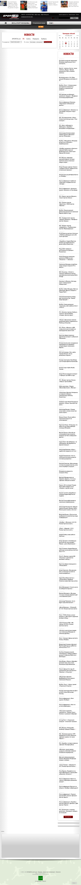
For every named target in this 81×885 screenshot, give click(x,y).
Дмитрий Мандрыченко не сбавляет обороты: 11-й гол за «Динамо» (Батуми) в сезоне (67, 479)
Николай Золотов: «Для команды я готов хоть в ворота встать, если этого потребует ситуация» (68, 465)
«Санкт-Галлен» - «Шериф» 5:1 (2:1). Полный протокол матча (68, 765)
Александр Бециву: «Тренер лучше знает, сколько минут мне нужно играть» (68, 411)
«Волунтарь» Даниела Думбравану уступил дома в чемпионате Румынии (67, 678)
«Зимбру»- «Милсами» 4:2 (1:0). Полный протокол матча (68, 522)
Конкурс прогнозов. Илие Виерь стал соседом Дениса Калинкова (68, 361)
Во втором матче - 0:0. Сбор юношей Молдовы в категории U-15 (68, 79)
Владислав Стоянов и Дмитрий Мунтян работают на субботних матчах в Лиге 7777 (68, 645)
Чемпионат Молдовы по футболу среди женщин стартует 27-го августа (68, 265)
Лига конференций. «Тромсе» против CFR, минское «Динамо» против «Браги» (68, 795)
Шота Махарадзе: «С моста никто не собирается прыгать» (68, 587)
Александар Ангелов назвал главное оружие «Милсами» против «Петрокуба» (67, 134)
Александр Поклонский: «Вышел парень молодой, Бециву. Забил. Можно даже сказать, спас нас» (68, 508)
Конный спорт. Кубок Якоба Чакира (67, 368)
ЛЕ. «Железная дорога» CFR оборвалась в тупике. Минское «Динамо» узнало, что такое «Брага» (67, 736)
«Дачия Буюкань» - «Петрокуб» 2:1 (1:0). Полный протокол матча (68, 608)
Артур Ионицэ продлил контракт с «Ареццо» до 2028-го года (68, 374)
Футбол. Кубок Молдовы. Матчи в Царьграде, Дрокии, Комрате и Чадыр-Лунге (68, 290)
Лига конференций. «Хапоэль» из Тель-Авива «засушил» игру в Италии (68, 111)
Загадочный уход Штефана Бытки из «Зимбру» (68, 175)
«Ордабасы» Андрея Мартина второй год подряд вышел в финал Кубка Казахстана (67, 242)
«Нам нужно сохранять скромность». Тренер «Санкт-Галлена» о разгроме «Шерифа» (68, 713)
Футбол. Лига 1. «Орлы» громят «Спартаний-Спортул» (67, 685)
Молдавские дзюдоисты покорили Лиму (66, 471)
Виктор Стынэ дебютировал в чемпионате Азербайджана (67, 501)
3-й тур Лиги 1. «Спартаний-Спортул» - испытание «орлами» (68, 721)
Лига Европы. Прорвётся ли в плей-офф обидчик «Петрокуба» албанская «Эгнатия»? (68, 772)
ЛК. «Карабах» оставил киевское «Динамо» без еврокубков (68, 743)
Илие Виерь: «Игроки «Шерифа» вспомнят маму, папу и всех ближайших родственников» (68, 662)
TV (23, 39)
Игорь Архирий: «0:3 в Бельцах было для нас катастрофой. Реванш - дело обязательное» (68, 542)
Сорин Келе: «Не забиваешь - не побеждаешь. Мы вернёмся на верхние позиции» (68, 443)
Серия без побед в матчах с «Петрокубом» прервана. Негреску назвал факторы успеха (68, 580)
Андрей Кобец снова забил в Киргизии (67, 535)
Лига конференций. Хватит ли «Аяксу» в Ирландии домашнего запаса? (68, 780)
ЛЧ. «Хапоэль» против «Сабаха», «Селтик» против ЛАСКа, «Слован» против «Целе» (68, 313)
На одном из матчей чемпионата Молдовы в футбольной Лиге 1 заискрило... (68, 62)
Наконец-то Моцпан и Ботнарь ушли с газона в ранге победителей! (67, 282)
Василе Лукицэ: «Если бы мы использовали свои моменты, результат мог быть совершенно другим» (67, 435)
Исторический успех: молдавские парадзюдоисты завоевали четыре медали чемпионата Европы (68, 345)
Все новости (68, 817)
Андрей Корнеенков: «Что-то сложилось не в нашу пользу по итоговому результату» (67, 457)
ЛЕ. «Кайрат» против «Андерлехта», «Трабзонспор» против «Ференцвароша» (67, 227)
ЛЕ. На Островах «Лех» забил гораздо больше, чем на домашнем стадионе (67, 353)
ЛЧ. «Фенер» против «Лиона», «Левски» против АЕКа (67, 380)
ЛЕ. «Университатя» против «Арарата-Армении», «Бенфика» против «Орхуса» (68, 219)
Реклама (40, 872)
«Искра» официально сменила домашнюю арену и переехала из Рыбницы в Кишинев (68, 321)
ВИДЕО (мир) (37, 14)
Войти (77, 14)
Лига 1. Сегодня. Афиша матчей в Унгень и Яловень (68, 638)
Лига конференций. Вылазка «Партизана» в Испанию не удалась (67, 103)
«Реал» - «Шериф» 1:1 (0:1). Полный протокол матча (66, 529)
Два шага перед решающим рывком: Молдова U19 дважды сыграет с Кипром (67, 758)
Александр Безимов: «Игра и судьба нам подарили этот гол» (68, 450)
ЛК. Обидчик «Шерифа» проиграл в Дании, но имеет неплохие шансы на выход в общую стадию (67, 160)
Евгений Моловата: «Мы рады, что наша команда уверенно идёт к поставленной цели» (68, 594)
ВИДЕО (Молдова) (45, 14)
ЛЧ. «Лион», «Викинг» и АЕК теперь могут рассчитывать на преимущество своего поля (67, 329)
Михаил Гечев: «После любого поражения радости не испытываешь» (67, 418)
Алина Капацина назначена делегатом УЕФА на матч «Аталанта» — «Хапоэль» (67, 258)
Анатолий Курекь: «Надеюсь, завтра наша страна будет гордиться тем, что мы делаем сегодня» (13, 4)
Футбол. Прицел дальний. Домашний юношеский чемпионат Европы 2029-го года (68, 211)
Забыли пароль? (72, 14)
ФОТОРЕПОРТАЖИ (30, 14)
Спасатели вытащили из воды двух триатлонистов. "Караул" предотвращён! (67, 298)
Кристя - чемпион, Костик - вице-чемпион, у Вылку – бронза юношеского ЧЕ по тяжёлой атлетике (68, 70)
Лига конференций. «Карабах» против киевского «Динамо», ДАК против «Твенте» (68, 803)
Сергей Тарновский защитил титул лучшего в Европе (53, 3)
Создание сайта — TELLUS (40, 881)
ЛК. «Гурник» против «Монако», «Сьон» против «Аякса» (68, 196)
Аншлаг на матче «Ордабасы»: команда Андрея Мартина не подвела (67, 494)
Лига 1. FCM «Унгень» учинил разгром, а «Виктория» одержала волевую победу (68, 616)
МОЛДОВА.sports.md (32, 872)
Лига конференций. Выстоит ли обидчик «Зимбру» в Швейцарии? (68, 788)
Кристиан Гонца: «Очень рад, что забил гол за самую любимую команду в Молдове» (68, 426)
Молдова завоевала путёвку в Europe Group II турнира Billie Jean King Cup (74, 4)
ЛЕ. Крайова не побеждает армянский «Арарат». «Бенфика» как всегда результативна (68, 96)
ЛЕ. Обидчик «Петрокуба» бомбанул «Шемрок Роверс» (67, 728)
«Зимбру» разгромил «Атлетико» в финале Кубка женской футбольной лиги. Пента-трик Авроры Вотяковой (68, 151)
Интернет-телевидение (14, 18)
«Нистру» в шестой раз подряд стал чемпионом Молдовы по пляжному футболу (67, 632)
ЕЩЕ (51, 23)
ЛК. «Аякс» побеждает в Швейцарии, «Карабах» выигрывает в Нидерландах (67, 126)
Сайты (28, 39)
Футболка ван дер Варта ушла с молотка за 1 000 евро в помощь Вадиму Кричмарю (33, 4)
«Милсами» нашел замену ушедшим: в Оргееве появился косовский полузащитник (67, 751)
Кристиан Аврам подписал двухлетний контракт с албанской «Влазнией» (68, 336)
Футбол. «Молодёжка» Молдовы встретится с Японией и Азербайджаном (68, 142)
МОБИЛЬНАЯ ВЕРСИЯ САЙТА (27, 17)
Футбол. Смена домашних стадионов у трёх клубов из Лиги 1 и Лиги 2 (68, 306)
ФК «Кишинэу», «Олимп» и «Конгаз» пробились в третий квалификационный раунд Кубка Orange (68, 274)
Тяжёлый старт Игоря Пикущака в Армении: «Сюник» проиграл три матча (68, 403)
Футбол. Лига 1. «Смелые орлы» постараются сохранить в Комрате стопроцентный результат (68, 87)
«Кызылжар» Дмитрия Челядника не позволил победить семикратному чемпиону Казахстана (68, 395)
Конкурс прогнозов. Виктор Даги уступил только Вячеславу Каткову (68, 692)
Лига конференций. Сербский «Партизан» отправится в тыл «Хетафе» (67, 182)
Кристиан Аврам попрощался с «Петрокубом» (67, 564)
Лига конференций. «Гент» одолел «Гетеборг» (66, 699)
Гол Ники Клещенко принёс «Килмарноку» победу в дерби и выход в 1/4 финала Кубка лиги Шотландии (68, 654)
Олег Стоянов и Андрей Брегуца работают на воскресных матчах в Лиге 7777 (68, 550)
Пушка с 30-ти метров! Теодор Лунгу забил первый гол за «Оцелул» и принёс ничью (67, 486)
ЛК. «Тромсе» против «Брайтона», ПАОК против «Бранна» (66, 204)
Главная (6, 23)
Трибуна (44, 39)
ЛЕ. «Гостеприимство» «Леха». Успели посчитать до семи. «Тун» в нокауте (68, 119)
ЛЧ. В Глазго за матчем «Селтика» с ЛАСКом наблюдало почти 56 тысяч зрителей (68, 235)
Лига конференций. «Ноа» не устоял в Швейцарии (67, 705)
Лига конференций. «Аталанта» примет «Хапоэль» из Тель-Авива (68, 190)
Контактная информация (49, 872)
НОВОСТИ (23, 14)
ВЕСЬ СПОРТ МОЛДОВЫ (20, 23)
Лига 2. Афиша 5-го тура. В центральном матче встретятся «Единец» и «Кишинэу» (67, 670)
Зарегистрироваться (63, 14)
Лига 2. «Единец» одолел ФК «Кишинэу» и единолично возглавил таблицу (67, 557)
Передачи (36, 39)
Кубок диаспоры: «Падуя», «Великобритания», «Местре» (68, 386)
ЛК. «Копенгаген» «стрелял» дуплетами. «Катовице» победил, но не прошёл (68, 811)
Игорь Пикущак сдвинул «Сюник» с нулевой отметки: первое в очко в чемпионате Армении (68, 168)
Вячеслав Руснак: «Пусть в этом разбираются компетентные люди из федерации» (68, 516)
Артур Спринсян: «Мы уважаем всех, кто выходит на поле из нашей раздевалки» (67, 571)
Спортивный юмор (39, 23)
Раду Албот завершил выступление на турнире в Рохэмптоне (66, 250)
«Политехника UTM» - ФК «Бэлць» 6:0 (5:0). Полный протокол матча (66, 624)
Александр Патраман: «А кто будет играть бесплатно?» (67, 601)
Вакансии (58, 872)
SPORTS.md (16, 39)
